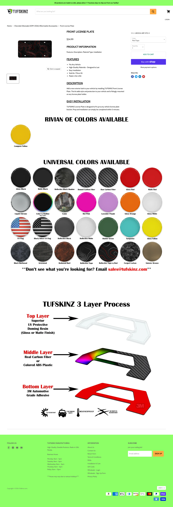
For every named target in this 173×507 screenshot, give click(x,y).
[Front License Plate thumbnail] (13, 78)
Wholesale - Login (94, 470)
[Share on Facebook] (132, 76)
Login (167, 19)
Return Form (92, 454)
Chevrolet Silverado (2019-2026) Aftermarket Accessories (35, 26)
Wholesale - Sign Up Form (97, 473)
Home (9, 26)
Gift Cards (91, 467)
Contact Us (91, 451)
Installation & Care (94, 463)
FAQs (89, 460)
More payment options (149, 67)
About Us (91, 447)
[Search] (153, 11)
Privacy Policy (92, 476)
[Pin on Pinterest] (143, 76)
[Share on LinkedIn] (139, 76)
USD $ (160, 488)
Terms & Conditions (94, 457)
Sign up (158, 453)
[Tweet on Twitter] (136, 76)
